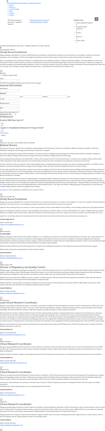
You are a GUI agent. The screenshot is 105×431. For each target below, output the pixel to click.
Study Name (4, 88)
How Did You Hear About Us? (9, 112)
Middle (45, 97)
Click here (3, 190)
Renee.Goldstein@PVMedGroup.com (11, 258)
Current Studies (14, 9)
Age (1, 108)
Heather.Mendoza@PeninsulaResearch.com (13, 363)
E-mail (2, 99)
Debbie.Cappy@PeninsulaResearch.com (12, 293)
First (21, 97)
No (2, 125)
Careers (11, 13)
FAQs (11, 11)
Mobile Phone (4, 103)
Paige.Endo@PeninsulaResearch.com (11, 425)
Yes (2, 123)
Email (1, 78)
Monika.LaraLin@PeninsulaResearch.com (13, 335)
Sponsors (79, 37)
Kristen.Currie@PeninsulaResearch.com (12, 395)
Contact (11, 15)
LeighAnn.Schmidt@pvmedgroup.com (12, 224)
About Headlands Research (84, 23)
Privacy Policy (80, 40)
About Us (12, 7)
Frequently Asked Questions (81, 28)
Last (68, 97)
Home (11, 5)
